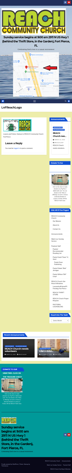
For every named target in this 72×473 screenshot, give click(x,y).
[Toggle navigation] (34, 101)
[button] (65, 101)
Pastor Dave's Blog (45, 348)
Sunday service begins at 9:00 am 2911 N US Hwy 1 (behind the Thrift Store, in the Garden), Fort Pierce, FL (36, 41)
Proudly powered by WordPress (10, 464)
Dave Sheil (58, 354)
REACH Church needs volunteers (60, 136)
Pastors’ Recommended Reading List (58, 251)
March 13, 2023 (60, 139)
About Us (56, 225)
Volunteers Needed (58, 129)
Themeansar (4, 466)
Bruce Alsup (58, 142)
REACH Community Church (52, 461)
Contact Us (56, 229)
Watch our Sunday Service (54, 465)
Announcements (57, 127)
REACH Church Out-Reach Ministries (60, 469)
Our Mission (57, 221)
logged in (17, 148)
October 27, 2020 (46, 354)
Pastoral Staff (56, 246)
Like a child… (46, 351)
